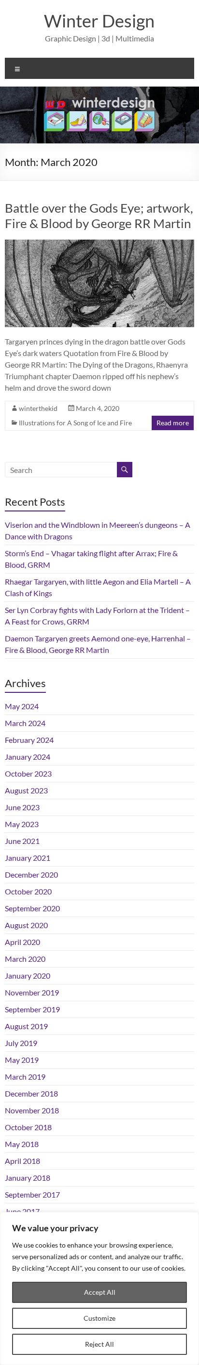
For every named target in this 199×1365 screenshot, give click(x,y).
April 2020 (22, 941)
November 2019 (32, 992)
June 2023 (22, 807)
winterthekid (38, 408)
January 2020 (27, 975)
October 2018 (28, 1127)
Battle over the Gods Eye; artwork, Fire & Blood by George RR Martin (99, 215)
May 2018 (22, 1143)
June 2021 (22, 840)
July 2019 (21, 1042)
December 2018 (31, 1093)
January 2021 (27, 857)
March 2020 (25, 958)
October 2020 (28, 891)
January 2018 (27, 1177)
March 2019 (25, 1076)
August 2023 (26, 790)
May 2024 (22, 706)
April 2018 (22, 1160)
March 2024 (25, 722)
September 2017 (32, 1194)
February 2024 (29, 739)
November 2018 (32, 1110)
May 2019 (22, 1059)
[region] (99, 1288)
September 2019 (32, 1009)
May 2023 (22, 824)
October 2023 (28, 773)
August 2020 (26, 925)
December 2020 (31, 874)
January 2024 (27, 756)
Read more (172, 423)
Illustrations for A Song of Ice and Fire (75, 423)
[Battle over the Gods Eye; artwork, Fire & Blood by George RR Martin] (99, 244)
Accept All (99, 1292)
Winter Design (99, 20)
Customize (99, 1318)
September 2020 (32, 908)
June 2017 (22, 1211)
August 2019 (26, 1026)
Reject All (99, 1344)
